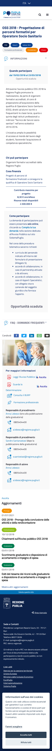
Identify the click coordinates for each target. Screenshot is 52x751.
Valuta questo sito (26, 592)
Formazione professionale (26, 402)
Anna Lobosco (13, 413)
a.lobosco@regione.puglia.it (26, 429)
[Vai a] (11, 14)
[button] (26, 3)
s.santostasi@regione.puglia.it (27, 456)
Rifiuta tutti (26, 742)
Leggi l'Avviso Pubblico (24, 377)
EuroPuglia (7, 680)
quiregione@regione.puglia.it (22, 640)
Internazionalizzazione (12, 683)
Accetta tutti (26, 735)
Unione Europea (10, 673)
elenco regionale (15, 643)
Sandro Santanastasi (16, 440)
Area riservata (40, 612)
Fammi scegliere (13, 726)
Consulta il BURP (22, 395)
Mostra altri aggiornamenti (15, 587)
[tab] (26, 58)
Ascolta (42, 377)
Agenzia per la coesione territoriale (17, 670)
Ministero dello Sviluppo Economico (18, 676)
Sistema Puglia (9, 686)
